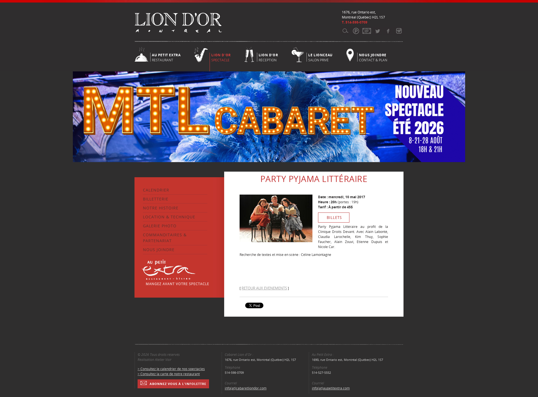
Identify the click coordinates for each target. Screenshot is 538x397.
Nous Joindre (159, 249)
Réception (268, 57)
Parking (356, 31)
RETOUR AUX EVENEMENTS (264, 288)
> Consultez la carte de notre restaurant (169, 374)
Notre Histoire (160, 208)
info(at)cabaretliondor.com (245, 388)
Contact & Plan (373, 57)
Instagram (399, 31)
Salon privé (320, 57)
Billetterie (155, 199)
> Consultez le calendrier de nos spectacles (171, 368)
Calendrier (156, 190)
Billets (334, 217)
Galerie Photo (160, 225)
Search (345, 31)
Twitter (377, 31)
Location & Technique (169, 216)
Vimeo (388, 31)
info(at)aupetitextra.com (331, 388)
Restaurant (166, 57)
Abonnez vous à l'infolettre (178, 384)
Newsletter (367, 31)
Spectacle (221, 57)
